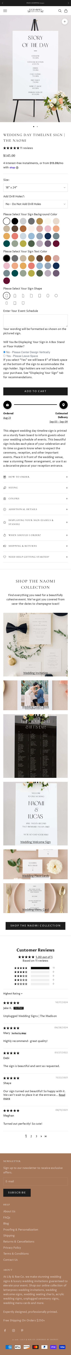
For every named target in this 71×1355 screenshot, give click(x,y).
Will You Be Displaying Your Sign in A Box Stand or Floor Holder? (34, 344)
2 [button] (31, 1136)
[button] (11, 148)
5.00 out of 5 (44, 957)
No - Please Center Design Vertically (28, 352)
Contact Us (10, 1260)
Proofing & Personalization (20, 1230)
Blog (6, 1223)
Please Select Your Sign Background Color (30, 214)
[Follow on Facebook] (5, 1330)
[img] (11, 1003)
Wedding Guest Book (35, 707)
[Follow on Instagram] (13, 1330)
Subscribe (17, 1192)
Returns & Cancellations (18, 1241)
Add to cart (35, 391)
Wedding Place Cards (35, 876)
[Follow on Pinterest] (22, 1330)
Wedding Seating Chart (36, 774)
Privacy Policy (12, 1248)
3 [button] (36, 1136)
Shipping (9, 1236)
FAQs (6, 1217)
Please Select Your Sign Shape (22, 288)
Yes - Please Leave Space (22, 356)
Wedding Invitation (35, 673)
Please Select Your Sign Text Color (25, 251)
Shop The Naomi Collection (35, 925)
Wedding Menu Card (35, 910)
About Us (9, 1211)
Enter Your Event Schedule (20, 311)
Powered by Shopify (47, 1339)
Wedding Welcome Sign (35, 842)
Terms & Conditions (16, 1254)
